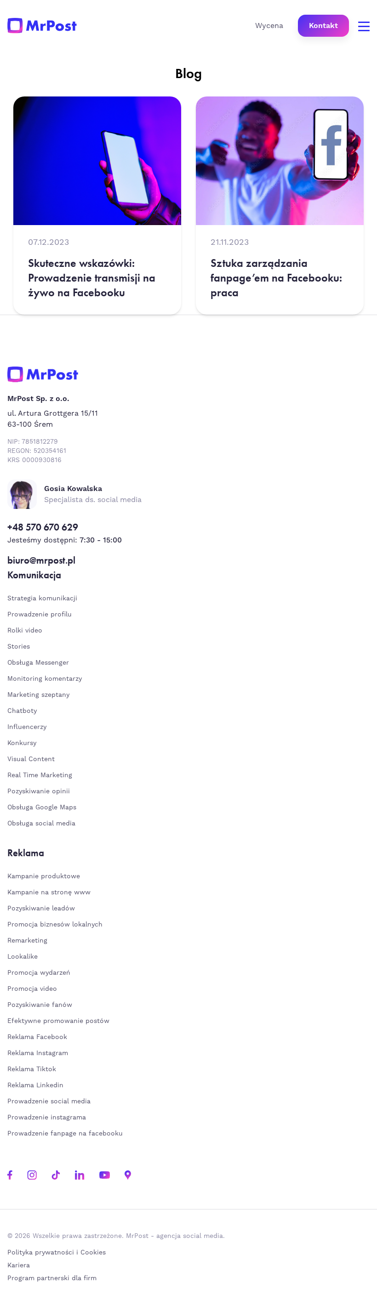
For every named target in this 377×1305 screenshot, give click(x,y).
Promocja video (32, 989)
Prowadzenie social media (51, 1101)
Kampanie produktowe (43, 876)
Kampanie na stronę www (49, 892)
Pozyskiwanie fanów (39, 1005)
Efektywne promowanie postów (58, 1021)
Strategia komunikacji (42, 598)
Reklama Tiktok (31, 1069)
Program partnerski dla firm (52, 1278)
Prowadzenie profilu (39, 614)
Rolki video (24, 631)
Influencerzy (26, 727)
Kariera (18, 1265)
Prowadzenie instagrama (47, 1117)
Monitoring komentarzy (44, 679)
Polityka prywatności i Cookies (56, 1253)
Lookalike (22, 957)
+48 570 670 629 (42, 527)
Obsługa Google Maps (41, 807)
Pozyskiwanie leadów (41, 908)
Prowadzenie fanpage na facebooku (66, 1134)
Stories (18, 647)
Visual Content (31, 759)
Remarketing (27, 941)
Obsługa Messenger (38, 663)
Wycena (269, 25)
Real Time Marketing (39, 775)
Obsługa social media (41, 823)
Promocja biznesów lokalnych (55, 925)
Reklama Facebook (37, 1037)
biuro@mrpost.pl (41, 560)
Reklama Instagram (37, 1053)
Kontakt (323, 25)
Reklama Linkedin (35, 1085)
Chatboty (22, 711)
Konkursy (21, 743)
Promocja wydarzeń (38, 973)
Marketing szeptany (38, 695)
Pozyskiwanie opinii (38, 791)
